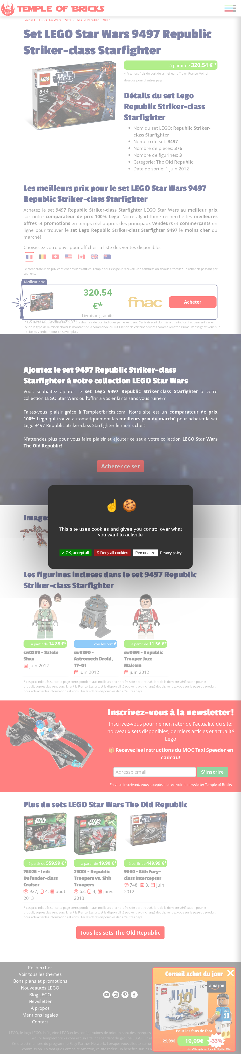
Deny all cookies (113, 553)
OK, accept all (77, 553)
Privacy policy (171, 553)
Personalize (145, 553)
